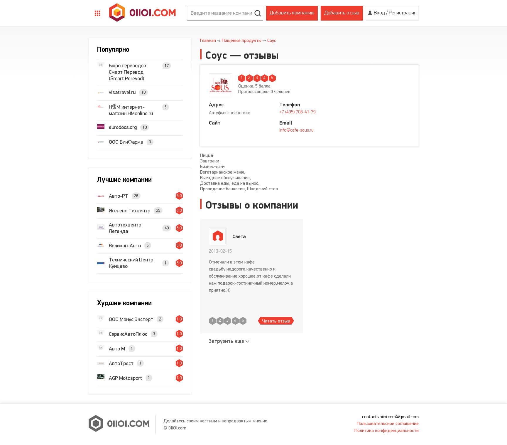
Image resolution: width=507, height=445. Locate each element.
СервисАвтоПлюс (128, 334)
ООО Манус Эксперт (131, 319)
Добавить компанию (292, 13)
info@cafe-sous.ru (296, 130)
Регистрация (402, 13)
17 (167, 65)
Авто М (117, 348)
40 (167, 228)
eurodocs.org (123, 127)
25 (158, 210)
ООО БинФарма (126, 142)
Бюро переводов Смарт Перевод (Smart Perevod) (127, 72)
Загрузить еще (226, 341)
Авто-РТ (118, 196)
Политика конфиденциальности (386, 430)
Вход (379, 13)
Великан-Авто (125, 245)
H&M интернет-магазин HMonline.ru (131, 110)
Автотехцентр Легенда (125, 227)
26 (136, 195)
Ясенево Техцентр (129, 210)
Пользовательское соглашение (388, 423)
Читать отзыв (276, 321)
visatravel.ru (122, 92)
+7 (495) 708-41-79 (297, 112)
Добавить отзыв (341, 13)
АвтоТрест (121, 363)
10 (143, 92)
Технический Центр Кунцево (131, 262)
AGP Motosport (125, 378)
